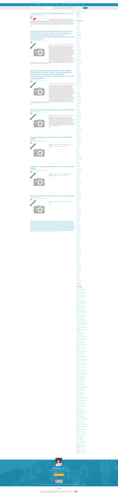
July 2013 (78, 202)
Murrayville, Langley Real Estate (81, 413)
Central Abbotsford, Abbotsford (81, 322)
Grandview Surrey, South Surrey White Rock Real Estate (81, 377)
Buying (45, 4)
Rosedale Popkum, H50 (80, 431)
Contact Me (70, 4)
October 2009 (79, 268)
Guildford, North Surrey (80, 384)
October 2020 (79, 100)
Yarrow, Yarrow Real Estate (80, 453)
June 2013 (78, 203)
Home (32, 4)
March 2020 (78, 109)
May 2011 (78, 240)
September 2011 (79, 234)
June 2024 (78, 57)
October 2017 (79, 144)
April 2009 (78, 277)
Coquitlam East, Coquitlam (80, 341)
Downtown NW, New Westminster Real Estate (39, 224)
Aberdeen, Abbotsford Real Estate (82, 295)
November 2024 (79, 50)
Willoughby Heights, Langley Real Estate (36, 231)
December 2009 (79, 265)
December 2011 (79, 230)
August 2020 (78, 103)
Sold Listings (78, 19)
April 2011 (78, 242)
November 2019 (79, 113)
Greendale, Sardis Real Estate (81, 382)
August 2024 (78, 54)
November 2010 (79, 249)
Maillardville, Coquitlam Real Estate (82, 400)
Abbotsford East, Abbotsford (81, 288)
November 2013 (79, 196)
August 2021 (78, 85)
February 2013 (79, 209)
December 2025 (79, 32)
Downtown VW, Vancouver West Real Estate (50, 224)
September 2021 (79, 84)
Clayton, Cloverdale (79, 332)
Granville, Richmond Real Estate (81, 379)
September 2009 (79, 270)
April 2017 (78, 152)
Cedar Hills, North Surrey (80, 319)
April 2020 (78, 107)
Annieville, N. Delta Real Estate (81, 300)
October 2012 (79, 215)
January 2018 (78, 140)
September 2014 (79, 183)
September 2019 (79, 116)
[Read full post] (39, 19)
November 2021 (79, 82)
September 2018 (79, 131)
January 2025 (78, 47)
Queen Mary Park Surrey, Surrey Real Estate (57, 229)
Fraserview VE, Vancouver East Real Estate (46, 226)
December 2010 (79, 248)
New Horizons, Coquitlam (80, 414)
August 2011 (78, 236)
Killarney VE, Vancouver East (81, 388)
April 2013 (78, 206)
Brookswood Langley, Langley (81, 316)
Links (77, 4)
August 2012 (78, 218)
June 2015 (78, 175)
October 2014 (79, 181)
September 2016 (79, 159)
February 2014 (79, 193)
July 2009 (78, 273)
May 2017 (78, 150)
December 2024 (79, 48)
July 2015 (78, 174)
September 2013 (79, 199)
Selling (51, 4)
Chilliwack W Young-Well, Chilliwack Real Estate (59, 223)
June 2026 (78, 25)
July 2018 (78, 134)
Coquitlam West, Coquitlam (80, 343)
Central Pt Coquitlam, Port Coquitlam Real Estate (47, 223)
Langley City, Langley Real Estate (62, 227)
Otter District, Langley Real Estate (81, 417)
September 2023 (79, 63)
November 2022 (79, 75)
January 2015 (78, 180)
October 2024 (79, 51)
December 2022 (79, 73)
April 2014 (78, 190)
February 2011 (79, 245)
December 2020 (79, 97)
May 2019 (78, 122)
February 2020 (79, 110)
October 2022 (79, 76)
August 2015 (78, 172)
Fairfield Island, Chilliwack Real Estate (82, 359)
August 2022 (78, 79)
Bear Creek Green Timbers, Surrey (81, 302)
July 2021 (78, 87)
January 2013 (78, 211)
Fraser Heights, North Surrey (81, 369)
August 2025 (78, 38)
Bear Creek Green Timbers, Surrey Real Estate (65, 221)
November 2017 (79, 143)
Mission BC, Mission (79, 408)
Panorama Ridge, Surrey (80, 421)
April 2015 (78, 178)
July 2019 (78, 119)
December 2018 (79, 128)
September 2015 (79, 171)
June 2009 (78, 274)
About (64, 4)
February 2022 (79, 81)
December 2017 (79, 141)
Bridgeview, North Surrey (80, 309)
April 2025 (78, 44)
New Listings (78, 16)
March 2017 (78, 153)
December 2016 (79, 156)
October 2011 (79, 233)
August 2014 (78, 184)
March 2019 (78, 125)
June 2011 (78, 239)
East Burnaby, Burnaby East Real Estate (59, 224)
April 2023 (78, 69)
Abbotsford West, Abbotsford (81, 291)
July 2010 (78, 255)
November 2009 (79, 267)
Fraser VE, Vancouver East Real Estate (82, 373)
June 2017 (78, 149)
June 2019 (78, 121)
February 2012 (79, 227)
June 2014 (78, 187)
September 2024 (79, 53)
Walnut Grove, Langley (80, 439)
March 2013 (78, 208)
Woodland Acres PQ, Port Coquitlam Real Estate (47, 231)
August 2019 (78, 118)
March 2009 (78, 279)
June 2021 (78, 88)
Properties (38, 4)
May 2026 (78, 26)
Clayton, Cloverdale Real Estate (81, 333)
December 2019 (79, 112)
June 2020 (78, 106)
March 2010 (78, 261)
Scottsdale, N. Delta (79, 436)
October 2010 (79, 251)
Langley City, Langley (80, 395)
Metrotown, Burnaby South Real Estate (50, 228)
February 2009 (79, 280)
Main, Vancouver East (80, 402)
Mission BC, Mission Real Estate (81, 409)
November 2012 (79, 214)
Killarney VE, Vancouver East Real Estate (35, 227)
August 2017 (78, 146)
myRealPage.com (59, 488)
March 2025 (78, 45)
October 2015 (79, 169)
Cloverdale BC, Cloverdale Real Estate (82, 336)
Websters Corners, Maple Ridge (39, 230)
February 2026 (79, 29)
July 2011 (78, 237)
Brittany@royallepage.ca (80, 1)
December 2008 (79, 283)
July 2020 (78, 104)
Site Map (83, 4)
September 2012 (79, 217)
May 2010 (78, 258)
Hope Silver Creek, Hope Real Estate (82, 387)
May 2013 (78, 205)
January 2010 (78, 264)
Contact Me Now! (59, 474)
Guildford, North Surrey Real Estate (82, 385)
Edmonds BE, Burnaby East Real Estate (52, 225)
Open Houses (79, 17)
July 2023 (78, 66)
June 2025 (78, 41)
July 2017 (78, 147)
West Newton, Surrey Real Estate (81, 442)
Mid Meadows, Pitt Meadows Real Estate (59, 228)
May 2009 (78, 276)
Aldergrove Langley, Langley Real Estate (35, 221)
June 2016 (78, 162)
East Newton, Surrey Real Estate (44, 225)
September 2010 (79, 252)
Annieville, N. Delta (79, 299)
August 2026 (78, 23)
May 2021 (78, 90)
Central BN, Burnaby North (80, 326)
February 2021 (79, 94)
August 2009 (78, 271)
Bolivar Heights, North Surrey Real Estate (40, 222)
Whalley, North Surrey (54, 230)
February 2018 (79, 138)
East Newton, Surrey (79, 354)
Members (57, 4)
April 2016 (78, 165)
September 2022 (79, 78)
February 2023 (79, 72)
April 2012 (78, 224)
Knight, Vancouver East (80, 392)
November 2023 (79, 60)
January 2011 (78, 246)
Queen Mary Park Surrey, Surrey (48, 229)
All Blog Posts (79, 14)
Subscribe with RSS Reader (81, 11)
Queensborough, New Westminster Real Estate (68, 229)
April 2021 (78, 91)
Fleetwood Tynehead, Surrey (81, 363)
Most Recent (78, 22)
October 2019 (79, 115)
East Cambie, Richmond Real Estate (82, 351)
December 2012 (79, 212)
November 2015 (79, 168)
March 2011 (78, 243)
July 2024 (78, 56)
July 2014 (78, 186)
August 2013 (78, 200)
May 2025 (78, 42)
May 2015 (78, 177)
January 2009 (78, 282)
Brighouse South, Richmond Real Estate (65, 222)
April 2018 (78, 137)
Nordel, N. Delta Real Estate (80, 416)
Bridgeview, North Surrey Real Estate (82, 311)
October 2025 (79, 35)
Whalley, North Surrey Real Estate (81, 445)
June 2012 (78, 221)
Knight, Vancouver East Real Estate (49, 227)
